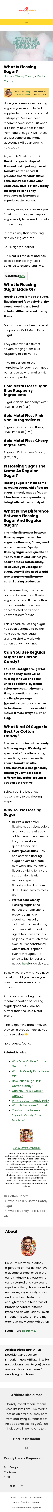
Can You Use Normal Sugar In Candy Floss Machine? (26, 1115)
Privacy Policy (36, 1497)
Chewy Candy (24, 76)
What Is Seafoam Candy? (29, 1105)
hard (25, 963)
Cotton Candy (18, 1196)
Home (8, 76)
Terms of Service (21, 1502)
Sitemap (36, 1502)
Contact (23, 1497)
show (22, 276)
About (13, 1497)
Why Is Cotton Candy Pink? (30, 1101)
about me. (29, 1331)
